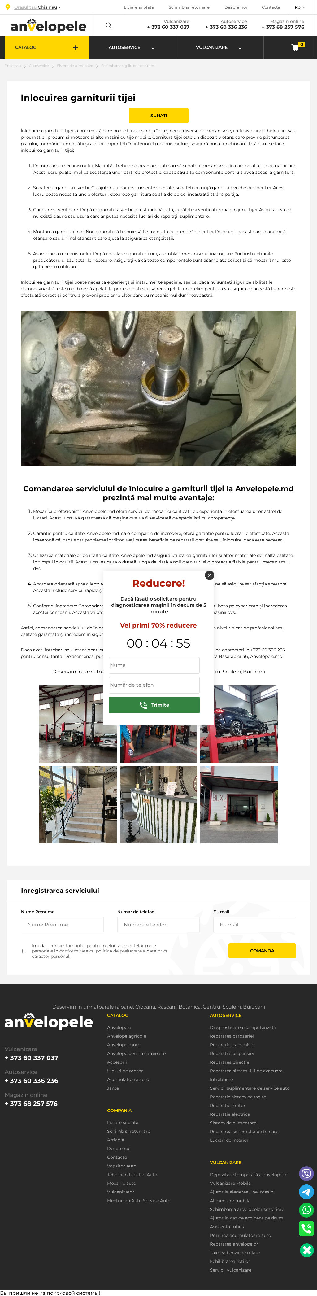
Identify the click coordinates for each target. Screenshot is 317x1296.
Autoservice (39, 65)
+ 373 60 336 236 (226, 27)
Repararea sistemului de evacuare (246, 1071)
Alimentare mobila (230, 1200)
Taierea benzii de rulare (235, 1252)
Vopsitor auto (122, 1166)
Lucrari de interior (229, 1140)
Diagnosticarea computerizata (243, 1027)
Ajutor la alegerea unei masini (242, 1192)
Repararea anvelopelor (234, 1244)
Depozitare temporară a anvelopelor (249, 1174)
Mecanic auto (121, 1183)
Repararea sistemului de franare (244, 1131)
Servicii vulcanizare (230, 1270)
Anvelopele (119, 1027)
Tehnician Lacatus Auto (132, 1174)
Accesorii (117, 1062)
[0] (295, 47)
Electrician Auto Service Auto (139, 1200)
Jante (113, 1088)
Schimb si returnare (189, 7)
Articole (115, 1140)
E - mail (221, 911)
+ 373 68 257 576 (283, 27)
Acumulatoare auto (128, 1079)
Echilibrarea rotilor (230, 1261)
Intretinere (221, 1079)
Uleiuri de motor (125, 1071)
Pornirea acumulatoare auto (240, 1235)
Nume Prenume (37, 911)
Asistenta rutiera (227, 1226)
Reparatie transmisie (232, 1045)
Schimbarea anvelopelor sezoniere (247, 1209)
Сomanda (262, 950)
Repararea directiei (230, 1062)
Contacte (271, 7)
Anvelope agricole (126, 1036)
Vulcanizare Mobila (230, 1183)
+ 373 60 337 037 (168, 27)
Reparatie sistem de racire (238, 1097)
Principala (13, 65)
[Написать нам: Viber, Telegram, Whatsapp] (307, 1250)
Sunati (158, 115)
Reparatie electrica (230, 1114)
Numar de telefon (135, 911)
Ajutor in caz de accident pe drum (246, 1218)
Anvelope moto (124, 1045)
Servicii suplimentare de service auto (250, 1088)
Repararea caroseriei (232, 1036)
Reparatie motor (227, 1105)
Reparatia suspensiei (232, 1053)
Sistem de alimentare (75, 65)
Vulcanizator (120, 1192)
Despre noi (235, 7)
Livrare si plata (139, 7)
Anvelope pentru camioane (136, 1053)
